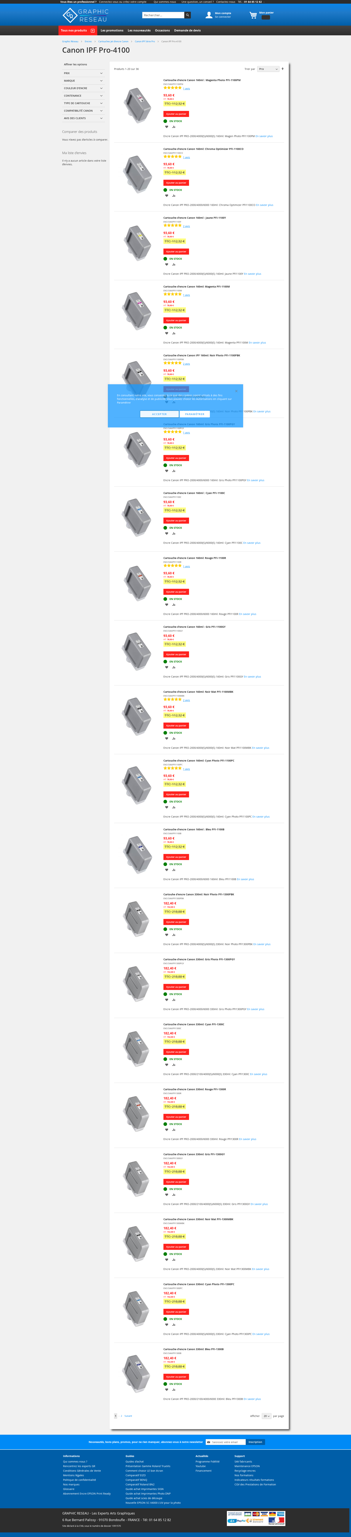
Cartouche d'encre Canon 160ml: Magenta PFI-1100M (196, 286)
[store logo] (86, 15)
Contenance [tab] (72, 95)
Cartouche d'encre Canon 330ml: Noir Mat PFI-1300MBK (198, 1219)
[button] (166, 126)
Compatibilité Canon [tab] (78, 110)
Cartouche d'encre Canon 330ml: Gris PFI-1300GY (194, 1154)
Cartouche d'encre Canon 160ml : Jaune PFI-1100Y (194, 217)
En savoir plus (264, 136)
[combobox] (163, 15)
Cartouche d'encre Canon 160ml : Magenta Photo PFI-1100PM (202, 80)
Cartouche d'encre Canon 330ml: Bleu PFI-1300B (193, 1349)
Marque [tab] (69, 80)
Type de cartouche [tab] (77, 103)
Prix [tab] (67, 73)
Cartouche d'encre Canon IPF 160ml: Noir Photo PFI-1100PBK (201, 355)
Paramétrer (195, 414)
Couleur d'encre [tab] (75, 88)
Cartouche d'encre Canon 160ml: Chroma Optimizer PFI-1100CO (203, 149)
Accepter (159, 414)
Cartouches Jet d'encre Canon (113, 41)
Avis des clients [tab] (75, 118)
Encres (88, 41)
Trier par (250, 69)
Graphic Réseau (70, 41)
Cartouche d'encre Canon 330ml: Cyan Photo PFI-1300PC (198, 1284)
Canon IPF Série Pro (145, 41)
